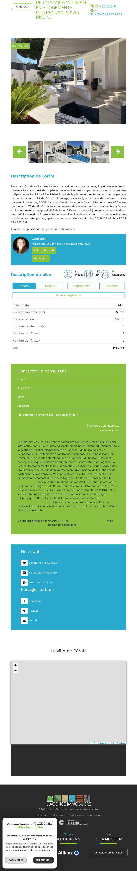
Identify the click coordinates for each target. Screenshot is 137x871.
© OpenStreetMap (118, 743)
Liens (89, 815)
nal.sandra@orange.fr (77, 243)
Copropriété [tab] (81, 285)
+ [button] (15, 665)
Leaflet (94, 743)
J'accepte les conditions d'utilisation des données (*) (51, 414)
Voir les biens (43, 250)
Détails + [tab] (51, 285)
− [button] (15, 670)
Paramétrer (16, 859)
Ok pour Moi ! (43, 859)
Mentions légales (58, 815)
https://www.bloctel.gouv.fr (35, 502)
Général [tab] (24, 285)
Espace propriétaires (109, 852)
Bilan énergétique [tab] (68, 295)
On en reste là (42, 822)
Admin (97, 815)
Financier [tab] (111, 285)
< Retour (22, 6)
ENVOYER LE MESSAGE (104, 425)
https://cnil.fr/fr (27, 482)
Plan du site (42, 815)
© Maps (103, 743)
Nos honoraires (76, 815)
